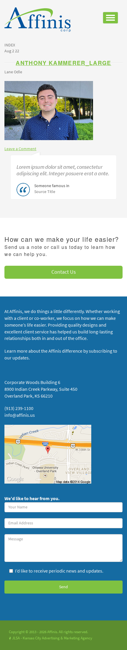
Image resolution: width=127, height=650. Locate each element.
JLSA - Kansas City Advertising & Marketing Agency (50, 638)
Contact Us (63, 271)
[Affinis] (39, 21)
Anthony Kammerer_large (63, 63)
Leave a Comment (20, 149)
